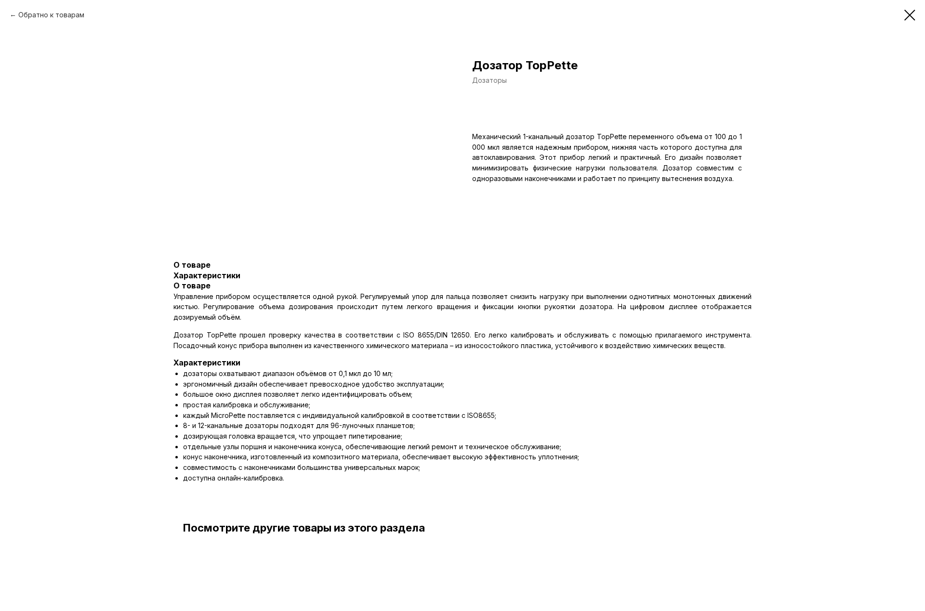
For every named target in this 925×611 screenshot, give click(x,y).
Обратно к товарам (51, 15)
